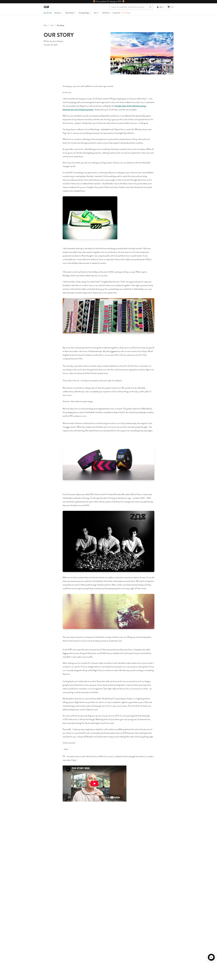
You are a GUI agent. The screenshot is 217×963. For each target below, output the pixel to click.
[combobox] (131, 7)
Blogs (45, 25)
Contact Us (116, 13)
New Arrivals (48, 13)
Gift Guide (105, 13)
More (95, 13)
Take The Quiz (125, 13)
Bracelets (57, 13)
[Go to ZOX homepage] (46, 7)
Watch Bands (69, 13)
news (52, 25)
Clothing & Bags (84, 13)
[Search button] (150, 7)
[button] (211, 957)
